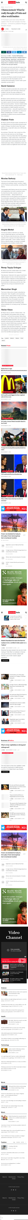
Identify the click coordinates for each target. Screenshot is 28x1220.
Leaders (7, 338)
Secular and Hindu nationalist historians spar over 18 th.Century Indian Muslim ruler (18, 786)
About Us (4, 1177)
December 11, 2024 (14, 1024)
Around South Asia (7, 418)
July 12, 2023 (5, 1154)
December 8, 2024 (19, 790)
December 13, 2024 (11, 648)
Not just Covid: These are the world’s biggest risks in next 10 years (16, 618)
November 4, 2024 (12, 1034)
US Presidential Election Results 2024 (11, 474)
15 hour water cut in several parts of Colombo (16, 557)
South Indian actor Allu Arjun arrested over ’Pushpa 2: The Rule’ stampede (18, 676)
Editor (7, 29)
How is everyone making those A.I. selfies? (10, 1163)
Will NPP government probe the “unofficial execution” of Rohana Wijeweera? (17, 815)
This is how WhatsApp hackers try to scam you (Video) (13, 1061)
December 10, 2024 (11, 749)
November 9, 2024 (6, 372)
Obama (17, 338)
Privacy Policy (21, 1177)
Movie (22, 1142)
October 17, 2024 (6, 1126)
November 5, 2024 (6, 503)
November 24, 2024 (17, 1029)
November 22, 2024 (6, 1070)
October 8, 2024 (6, 1097)
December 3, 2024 (19, 808)
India (3, 444)
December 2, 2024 (19, 818)
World (3, 340)
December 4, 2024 (13, 1052)
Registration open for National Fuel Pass (14, 545)
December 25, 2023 (19, 1011)
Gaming (18, 1142)
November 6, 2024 (6, 476)
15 (11, 691)
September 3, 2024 (13, 1132)
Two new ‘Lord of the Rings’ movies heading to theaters (13, 1100)
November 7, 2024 (6, 452)
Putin (22, 338)
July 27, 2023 (12, 1148)
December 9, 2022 (6, 1165)
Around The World (9, 7)
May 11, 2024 (5, 1102)
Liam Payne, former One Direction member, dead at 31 (13, 1125)
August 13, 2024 (10, 1000)
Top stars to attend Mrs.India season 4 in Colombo (12, 1152)
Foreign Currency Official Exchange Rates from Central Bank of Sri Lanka (18, 686)
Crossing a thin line (13, 1146)
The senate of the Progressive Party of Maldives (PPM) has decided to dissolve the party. (18, 805)
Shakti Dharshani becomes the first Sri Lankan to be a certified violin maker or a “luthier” (13, 643)
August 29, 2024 (15, 1040)
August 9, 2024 (17, 1137)
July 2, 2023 (9, 1159)
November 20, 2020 (16, 29)
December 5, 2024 (19, 798)
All (14, 1142)
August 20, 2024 (13, 995)
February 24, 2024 (17, 1006)
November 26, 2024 (6, 1063)
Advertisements (12, 1177)
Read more (5, 660)
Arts (3, 636)
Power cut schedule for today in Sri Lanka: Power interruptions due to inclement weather (10, 536)
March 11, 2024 (13, 1107)
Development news (7, 753)
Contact (14, 1178)
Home (2, 7)
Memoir (12, 338)
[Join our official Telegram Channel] (14, 508)
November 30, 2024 (20, 1057)
